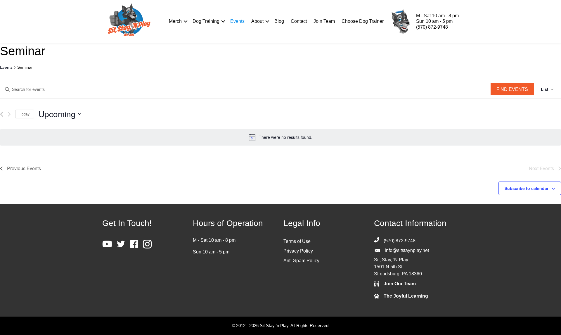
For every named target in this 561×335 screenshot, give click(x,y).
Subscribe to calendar (526, 188)
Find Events (512, 89)
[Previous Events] (1, 114)
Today (25, 113)
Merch (175, 21)
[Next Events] (9, 114)
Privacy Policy (298, 250)
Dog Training (206, 21)
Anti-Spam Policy (301, 260)
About (257, 21)
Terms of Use (297, 241)
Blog (279, 21)
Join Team (324, 21)
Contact (299, 21)
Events (237, 21)
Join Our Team (400, 283)
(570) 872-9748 (432, 27)
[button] (185, 21)
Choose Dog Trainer (363, 21)
